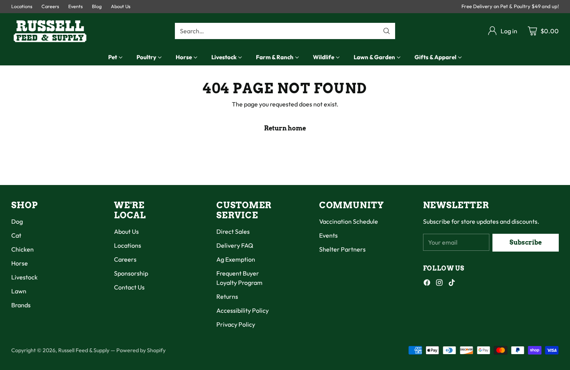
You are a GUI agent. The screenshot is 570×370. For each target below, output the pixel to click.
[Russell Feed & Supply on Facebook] (427, 283)
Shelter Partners (342, 249)
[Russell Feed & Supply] (50, 31)
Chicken (22, 249)
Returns (227, 296)
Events (328, 235)
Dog (17, 221)
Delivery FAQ (234, 245)
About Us (126, 231)
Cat (16, 235)
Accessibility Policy (242, 310)
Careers (125, 259)
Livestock (24, 277)
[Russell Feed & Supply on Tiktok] (451, 283)
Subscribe (526, 242)
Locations (127, 245)
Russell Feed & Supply (83, 350)
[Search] (386, 31)
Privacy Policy (235, 324)
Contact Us (129, 287)
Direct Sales (233, 231)
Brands (21, 305)
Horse (19, 263)
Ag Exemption (235, 259)
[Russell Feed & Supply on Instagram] (439, 283)
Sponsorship (131, 273)
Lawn (18, 291)
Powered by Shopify (141, 350)
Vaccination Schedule (348, 221)
